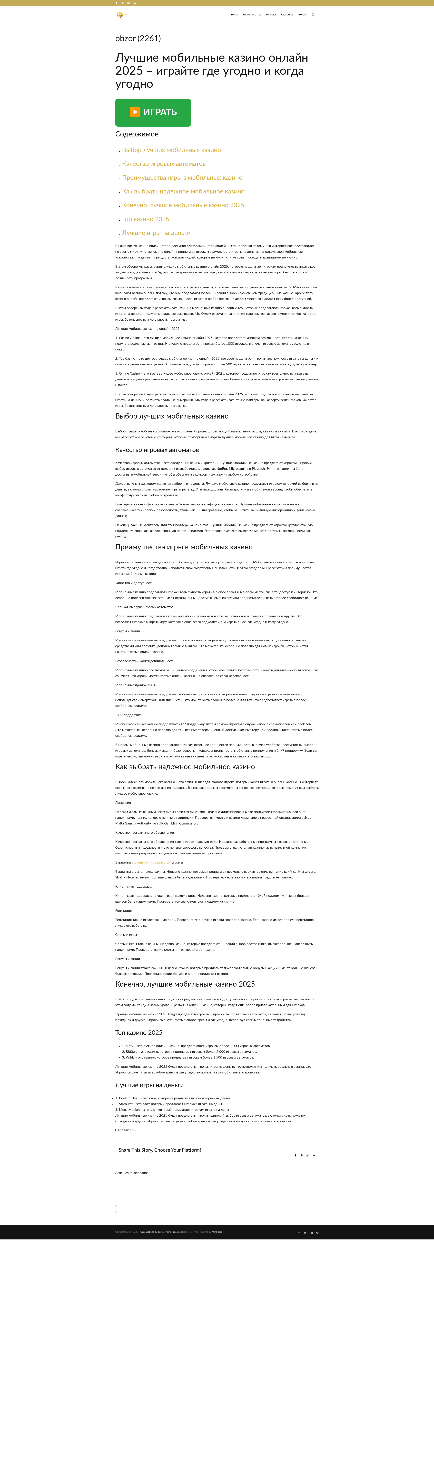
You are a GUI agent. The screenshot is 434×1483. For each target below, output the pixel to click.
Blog (134, 1130)
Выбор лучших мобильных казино (171, 150)
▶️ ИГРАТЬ (153, 112)
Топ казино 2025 (145, 219)
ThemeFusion (171, 1232)
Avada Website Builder (150, 1232)
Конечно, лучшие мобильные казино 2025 (183, 205)
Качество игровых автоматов (164, 164)
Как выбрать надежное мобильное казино (183, 191)
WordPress (217, 1232)
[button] (313, 14)
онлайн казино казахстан (151, 862)
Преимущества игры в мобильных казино (182, 178)
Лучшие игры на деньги (156, 233)
